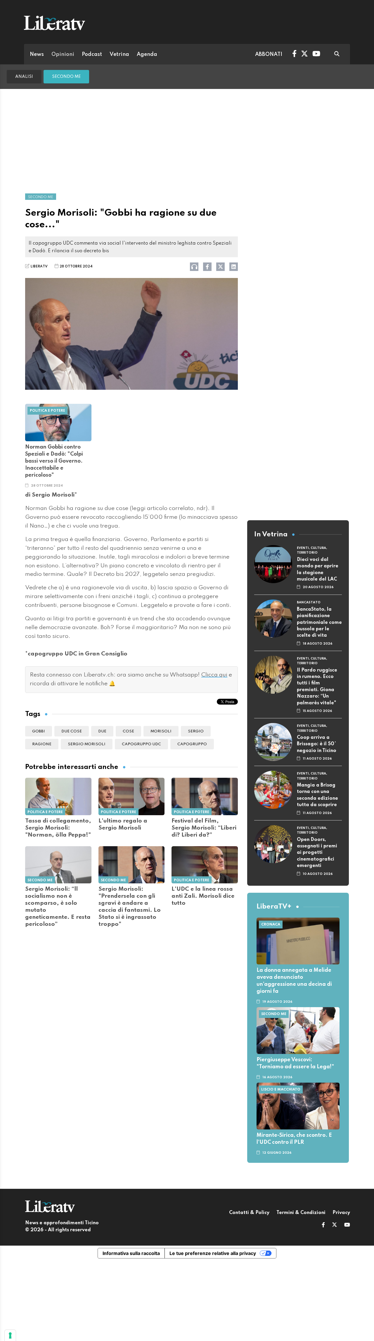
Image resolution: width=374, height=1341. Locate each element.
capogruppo (192, 744)
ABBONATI (268, 54)
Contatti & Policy (249, 1212)
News (37, 54)
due (102, 731)
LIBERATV (39, 266)
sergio (196, 731)
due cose (71, 731)
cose (128, 731)
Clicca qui (214, 675)
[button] (323, 1225)
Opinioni (62, 54)
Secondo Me (66, 77)
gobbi (38, 731)
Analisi (24, 77)
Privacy (341, 1212)
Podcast (92, 54)
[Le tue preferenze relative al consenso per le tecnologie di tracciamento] (10, 1335)
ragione (41, 744)
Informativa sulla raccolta (131, 1253)
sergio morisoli (86, 744)
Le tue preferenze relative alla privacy (212, 1253)
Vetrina (119, 54)
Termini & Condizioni (300, 1212)
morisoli (161, 731)
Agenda (147, 54)
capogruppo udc (141, 744)
